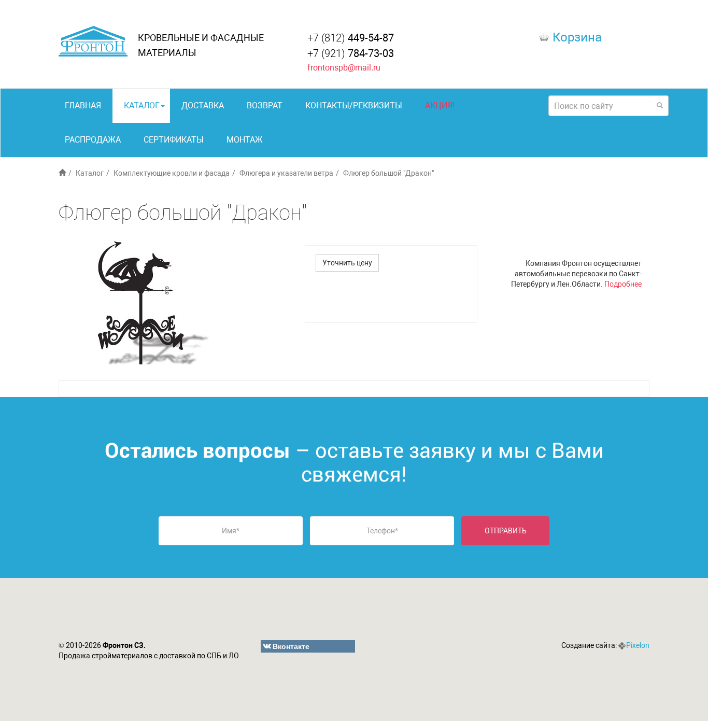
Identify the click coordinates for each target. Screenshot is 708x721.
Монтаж (244, 140)
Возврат (264, 105)
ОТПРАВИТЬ (506, 531)
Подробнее (623, 284)
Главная (83, 105)
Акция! (440, 105)
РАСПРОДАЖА (93, 140)
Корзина (577, 37)
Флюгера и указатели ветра (286, 173)
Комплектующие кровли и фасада (172, 173)
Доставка (202, 105)
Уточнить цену (347, 263)
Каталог (142, 105)
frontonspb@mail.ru (343, 68)
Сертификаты (174, 140)
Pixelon (637, 645)
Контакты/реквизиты (353, 105)
